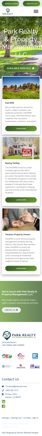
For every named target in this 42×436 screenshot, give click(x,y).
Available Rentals (19, 68)
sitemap (5, 418)
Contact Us (31, 4)
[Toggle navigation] (36, 11)
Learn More (21, 128)
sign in (35, 418)
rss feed (26, 418)
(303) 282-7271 (12, 390)
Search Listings (12, 4)
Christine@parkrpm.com (16, 386)
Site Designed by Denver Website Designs (20, 432)
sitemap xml (16, 418)
